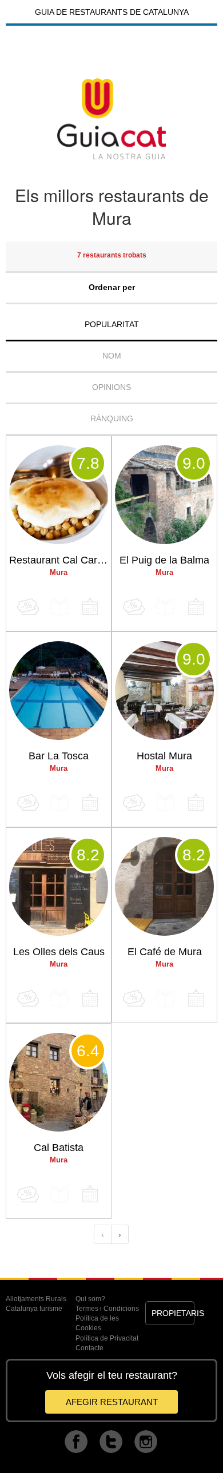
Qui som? (90, 1299)
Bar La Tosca (59, 756)
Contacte (89, 1348)
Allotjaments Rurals (36, 1299)
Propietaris (173, 1313)
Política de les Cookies (97, 1323)
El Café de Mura (165, 951)
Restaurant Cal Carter (59, 560)
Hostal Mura (164, 756)
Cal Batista (58, 1147)
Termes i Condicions (107, 1309)
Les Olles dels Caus (59, 951)
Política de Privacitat (106, 1338)
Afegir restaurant (112, 1402)
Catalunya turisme (34, 1309)
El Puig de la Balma (164, 560)
